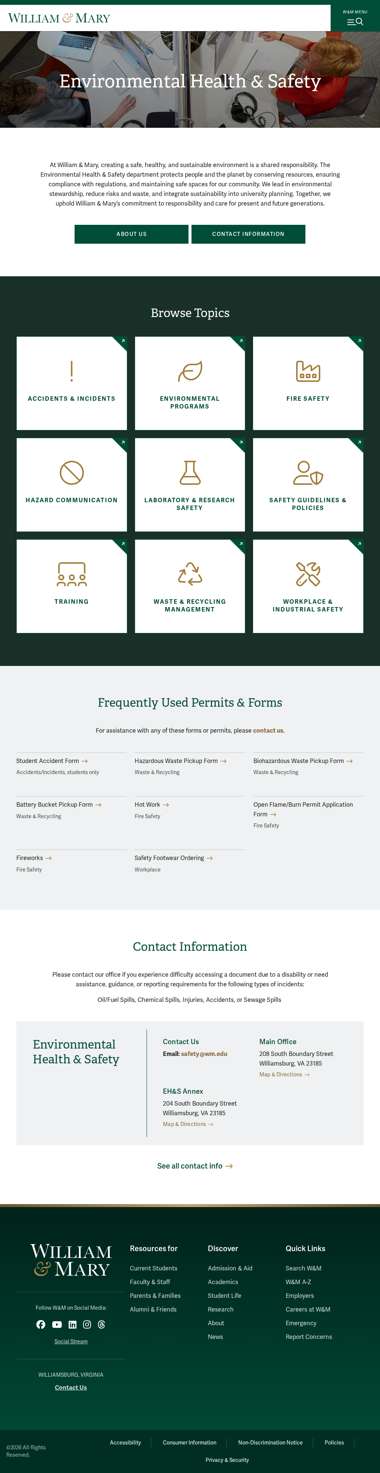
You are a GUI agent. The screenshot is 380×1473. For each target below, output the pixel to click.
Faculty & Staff (150, 1282)
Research (221, 1309)
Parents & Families (155, 1296)
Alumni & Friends (153, 1309)
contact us (268, 730)
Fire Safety (308, 399)
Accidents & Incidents (72, 399)
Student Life (224, 1296)
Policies (334, 1443)
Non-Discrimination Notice (270, 1443)
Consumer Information (189, 1443)
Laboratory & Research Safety (189, 504)
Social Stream (71, 1342)
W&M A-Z (298, 1282)
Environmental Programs (190, 402)
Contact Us (71, 1388)
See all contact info (190, 1166)
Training (72, 602)
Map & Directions (280, 1075)
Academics (223, 1282)
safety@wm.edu (204, 1054)
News (215, 1337)
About (216, 1323)
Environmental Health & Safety (190, 81)
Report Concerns (309, 1337)
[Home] (59, 17)
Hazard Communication (72, 500)
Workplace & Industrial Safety (308, 605)
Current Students (153, 1268)
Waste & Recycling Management (190, 605)
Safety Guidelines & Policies (308, 504)
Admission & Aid (230, 1268)
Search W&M (304, 1268)
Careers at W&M (308, 1309)
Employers (300, 1296)
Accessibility (125, 1443)
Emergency (301, 1323)
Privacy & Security (227, 1460)
